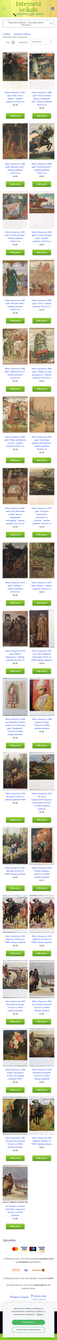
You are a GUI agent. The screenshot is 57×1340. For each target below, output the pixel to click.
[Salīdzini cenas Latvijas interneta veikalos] (39, 1297)
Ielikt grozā (15, 116)
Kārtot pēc (23, 43)
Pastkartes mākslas (22, 34)
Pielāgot (39, 1314)
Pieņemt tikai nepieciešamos (28, 1330)
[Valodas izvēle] (52, 8)
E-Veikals (6, 34)
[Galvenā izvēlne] (4, 8)
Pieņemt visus (28, 1322)
